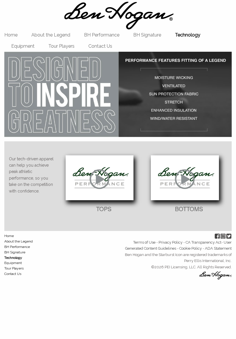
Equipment (23, 46)
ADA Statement (218, 248)
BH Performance (101, 35)
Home (11, 35)
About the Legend (50, 35)
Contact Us (100, 46)
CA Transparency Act (203, 242)
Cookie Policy (190, 248)
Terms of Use (144, 242)
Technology (187, 35)
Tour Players (61, 46)
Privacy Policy (170, 242)
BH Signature (147, 35)
